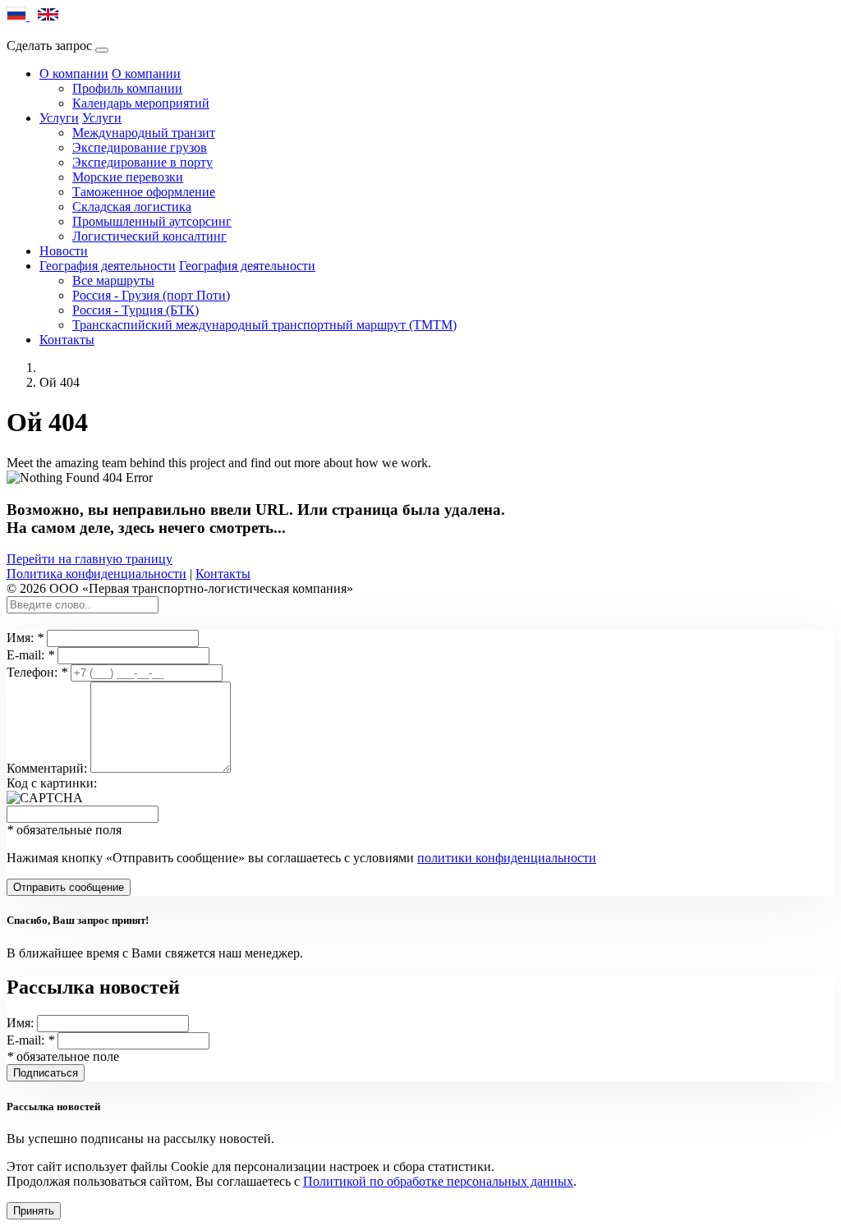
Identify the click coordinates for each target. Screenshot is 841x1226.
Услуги (59, 118)
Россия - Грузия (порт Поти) (151, 295)
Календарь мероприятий (140, 103)
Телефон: (37, 672)
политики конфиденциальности (506, 858)
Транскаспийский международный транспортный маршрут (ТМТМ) (264, 325)
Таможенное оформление (143, 192)
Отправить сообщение (68, 887)
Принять (33, 1211)
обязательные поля (64, 830)
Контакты (66, 340)
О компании (73, 73)
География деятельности (107, 266)
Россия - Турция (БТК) (135, 310)
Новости (63, 251)
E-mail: (30, 655)
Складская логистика (131, 207)
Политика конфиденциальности (96, 574)
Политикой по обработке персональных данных (438, 1181)
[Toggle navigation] (101, 50)
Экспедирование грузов (139, 147)
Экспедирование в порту (142, 162)
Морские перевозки (127, 177)
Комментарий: (48, 768)
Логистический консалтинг (149, 236)
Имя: (25, 638)
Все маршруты (113, 280)
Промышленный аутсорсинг (152, 221)
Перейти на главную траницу (89, 559)
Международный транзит (143, 133)
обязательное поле (63, 1056)
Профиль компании (127, 88)
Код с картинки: (52, 783)
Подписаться (45, 1073)
